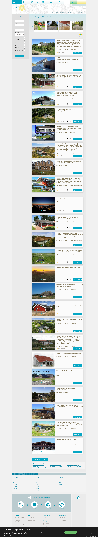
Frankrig (15, 484)
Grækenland (15, 488)
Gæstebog (45, 526)
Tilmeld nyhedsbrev (79, 500)
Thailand (61, 477)
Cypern (14, 482)
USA (60, 482)
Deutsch (79, 4)
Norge (37, 482)
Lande (56, 12)
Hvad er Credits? (18, 520)
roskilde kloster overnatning (55, 465)
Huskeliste (79, 12)
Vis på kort (81, 36)
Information (62, 12)
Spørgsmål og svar (18, 518)
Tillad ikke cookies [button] (85, 532)
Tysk (44, 518)
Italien (37, 479)
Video (70, 86)
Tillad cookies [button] (71, 532)
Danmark (15, 480)
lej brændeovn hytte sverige (56, 466)
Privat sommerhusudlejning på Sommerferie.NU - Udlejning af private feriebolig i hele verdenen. (22, 8)
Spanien (38, 488)
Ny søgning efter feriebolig (40, 459)
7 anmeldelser (61, 52)
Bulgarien (15, 479)
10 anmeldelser (61, 348)
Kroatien (38, 480)
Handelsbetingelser (31, 520)
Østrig (60, 484)
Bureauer (27, 2)
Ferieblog (45, 524)
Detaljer (25, 533)
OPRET (75, 2)
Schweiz (38, 486)
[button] (33, 535)
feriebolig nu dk (53, 467)
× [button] (96, 529)
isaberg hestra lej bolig (72, 463)
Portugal (38, 484)
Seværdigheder (46, 523)
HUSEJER (83, 2)
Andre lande (15, 477)
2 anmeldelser (61, 86)
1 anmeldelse (61, 121)
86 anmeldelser (61, 262)
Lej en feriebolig (31, 518)
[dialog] (49, 532)
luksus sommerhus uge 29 (38, 463)
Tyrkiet (60, 479)
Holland (37, 477)
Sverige (37, 490)
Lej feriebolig (18, 2)
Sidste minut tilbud (71, 12)
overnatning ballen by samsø (38, 465)
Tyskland (61, 480)
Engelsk (44, 517)
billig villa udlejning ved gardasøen (57, 463)
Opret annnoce (62, 518)
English (74, 4)
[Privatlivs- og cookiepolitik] (84, 12)
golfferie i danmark (36, 466)
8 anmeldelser (61, 155)
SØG (19, 56)
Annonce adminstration (19, 517)
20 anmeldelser (61, 227)
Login (84, 4)
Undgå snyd (61, 521)
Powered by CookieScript (91, 536)
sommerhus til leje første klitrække (74, 466)
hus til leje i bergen (71, 467)
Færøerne (15, 486)
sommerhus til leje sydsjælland (39, 467)
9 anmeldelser (61, 104)
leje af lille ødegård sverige (73, 465)
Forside (51, 12)
